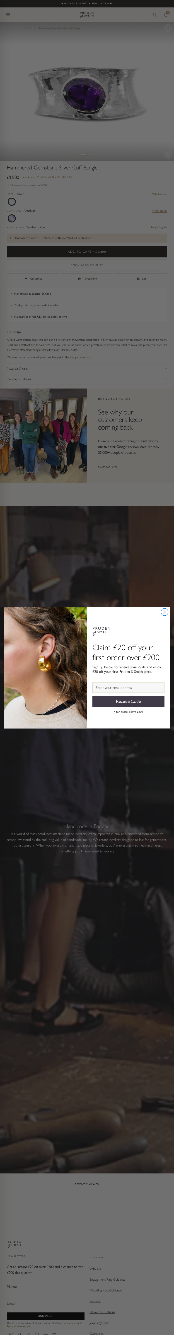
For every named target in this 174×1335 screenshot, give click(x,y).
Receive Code (128, 701)
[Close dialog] (164, 611)
